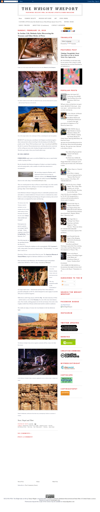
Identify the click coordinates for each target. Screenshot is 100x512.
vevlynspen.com (55, 500)
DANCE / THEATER (24, 25)
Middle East (44, 425)
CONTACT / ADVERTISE (58, 25)
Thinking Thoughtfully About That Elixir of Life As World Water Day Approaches (70, 55)
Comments (66, 285)
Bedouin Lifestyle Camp (31, 425)
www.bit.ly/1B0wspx (44, 262)
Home (20, 18)
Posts (64, 281)
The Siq (30, 427)
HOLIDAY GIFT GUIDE (45, 18)
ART (55, 18)
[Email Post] (34, 423)
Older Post (55, 481)
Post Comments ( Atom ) (31, 485)
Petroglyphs (22, 427)
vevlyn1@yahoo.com (68, 501)
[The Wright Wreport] (66, 306)
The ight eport (50, 9)
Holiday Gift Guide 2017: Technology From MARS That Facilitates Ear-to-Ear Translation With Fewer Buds (73, 98)
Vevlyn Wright (32, 498)
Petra (51, 425)
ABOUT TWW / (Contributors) (41, 25)
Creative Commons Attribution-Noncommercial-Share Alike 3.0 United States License (72, 498)
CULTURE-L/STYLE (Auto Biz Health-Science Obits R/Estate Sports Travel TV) (40, 22)
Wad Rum (51, 427)
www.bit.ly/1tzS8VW (51, 144)
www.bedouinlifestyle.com (39, 180)
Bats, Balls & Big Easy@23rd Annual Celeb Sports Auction (73, 153)
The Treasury (37, 427)
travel (45, 427)
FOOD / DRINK (64, 18)
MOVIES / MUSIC (69, 22)
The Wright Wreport (65, 304)
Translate (73, 43)
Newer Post (21, 481)
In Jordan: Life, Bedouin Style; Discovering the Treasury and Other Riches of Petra (36, 34)
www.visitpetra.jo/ (31, 188)
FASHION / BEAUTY (30, 18)
